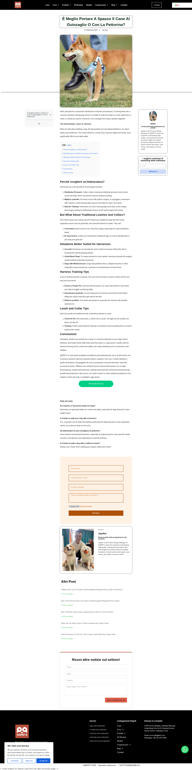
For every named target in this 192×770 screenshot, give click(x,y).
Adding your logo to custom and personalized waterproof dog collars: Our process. (92, 589)
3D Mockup (78, 5)
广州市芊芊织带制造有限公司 (129, 765)
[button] (50, 115)
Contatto (124, 5)
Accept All (43, 761)
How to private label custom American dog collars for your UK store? (87, 612)
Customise (14, 761)
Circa (55, 5)
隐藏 (68, 145)
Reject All (29, 761)
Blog (113, 5)
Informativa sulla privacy (107, 765)
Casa (47, 5)
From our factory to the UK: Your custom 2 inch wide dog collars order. (88, 634)
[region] (28, 754)
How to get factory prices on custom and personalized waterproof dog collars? (90, 601)
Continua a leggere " (67, 594)
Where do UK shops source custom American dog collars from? (85, 623)
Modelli (89, 5)
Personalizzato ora (96, 384)
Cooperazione (100, 5)
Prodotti (65, 5)
